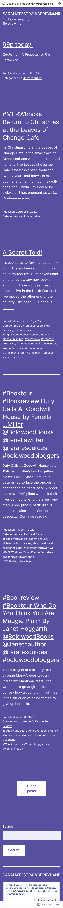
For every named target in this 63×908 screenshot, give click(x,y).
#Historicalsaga (12, 547)
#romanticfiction (13, 348)
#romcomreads (34, 348)
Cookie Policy (17, 894)
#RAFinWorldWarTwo (16, 552)
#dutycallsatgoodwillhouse (30, 538)
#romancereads (33, 325)
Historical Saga (32, 534)
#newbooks (32, 339)
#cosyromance (39, 334)
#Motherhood (47, 735)
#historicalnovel (43, 543)
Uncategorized (32, 78)
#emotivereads (37, 730)
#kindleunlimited (13, 339)
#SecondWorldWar (42, 552)
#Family (53, 730)
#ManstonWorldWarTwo (39, 547)
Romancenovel (23, 330)
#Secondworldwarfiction (18, 556)
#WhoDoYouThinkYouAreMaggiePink (26, 744)
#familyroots (30, 735)
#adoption (19, 730)
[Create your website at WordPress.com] (31, 3)
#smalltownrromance (40, 352)
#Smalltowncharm (14, 352)
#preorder (47, 339)
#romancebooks (27, 343)
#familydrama (11, 735)
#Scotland (9, 739)
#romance (9, 343)
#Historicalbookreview (17, 543)
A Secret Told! (22, 252)
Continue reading (16, 198)
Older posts (31, 788)
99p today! (18, 44)
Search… (9, 826)
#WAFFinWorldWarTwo (17, 561)
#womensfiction (13, 357)
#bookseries (21, 334)
